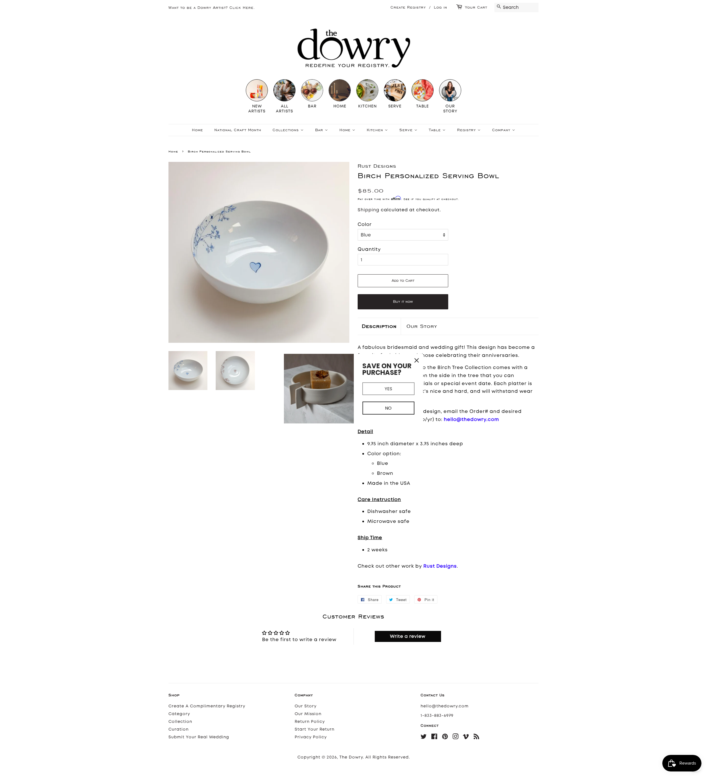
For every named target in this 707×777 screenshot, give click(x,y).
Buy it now (403, 301)
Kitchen (376, 130)
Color (365, 224)
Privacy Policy (311, 737)
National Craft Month (237, 130)
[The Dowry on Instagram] (455, 737)
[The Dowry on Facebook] (434, 737)
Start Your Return (314, 729)
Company (502, 130)
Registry (467, 130)
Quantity (369, 249)
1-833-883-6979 (437, 715)
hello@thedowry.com (445, 706)
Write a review (408, 636)
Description (379, 326)
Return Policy (310, 721)
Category (179, 714)
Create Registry (408, 7)
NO (388, 408)
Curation (178, 729)
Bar (320, 130)
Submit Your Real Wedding (198, 737)
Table (435, 130)
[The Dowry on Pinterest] (445, 737)
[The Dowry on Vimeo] (466, 737)
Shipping (368, 210)
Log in (440, 7)
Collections (286, 130)
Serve (406, 130)
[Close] (416, 360)
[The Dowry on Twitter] (424, 737)
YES (388, 388)
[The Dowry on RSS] (476, 737)
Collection (180, 721)
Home (197, 130)
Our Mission (308, 714)
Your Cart (476, 7)
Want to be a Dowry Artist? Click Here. (211, 7)
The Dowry (351, 757)
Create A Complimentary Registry (206, 706)
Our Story (422, 326)
